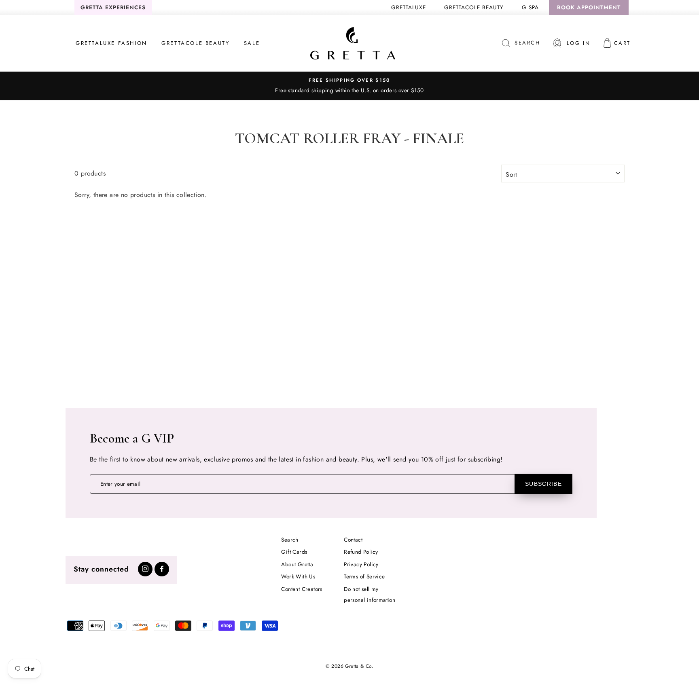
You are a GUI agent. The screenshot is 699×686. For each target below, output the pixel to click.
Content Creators (301, 589)
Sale (252, 43)
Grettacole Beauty (474, 7)
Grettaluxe (408, 7)
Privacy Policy (361, 564)
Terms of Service (364, 576)
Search (289, 540)
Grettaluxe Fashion (111, 43)
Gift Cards (294, 552)
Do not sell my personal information (369, 594)
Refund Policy (361, 552)
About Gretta (297, 564)
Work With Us (298, 576)
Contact (353, 540)
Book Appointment (589, 7)
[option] (349, 86)
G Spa (530, 7)
